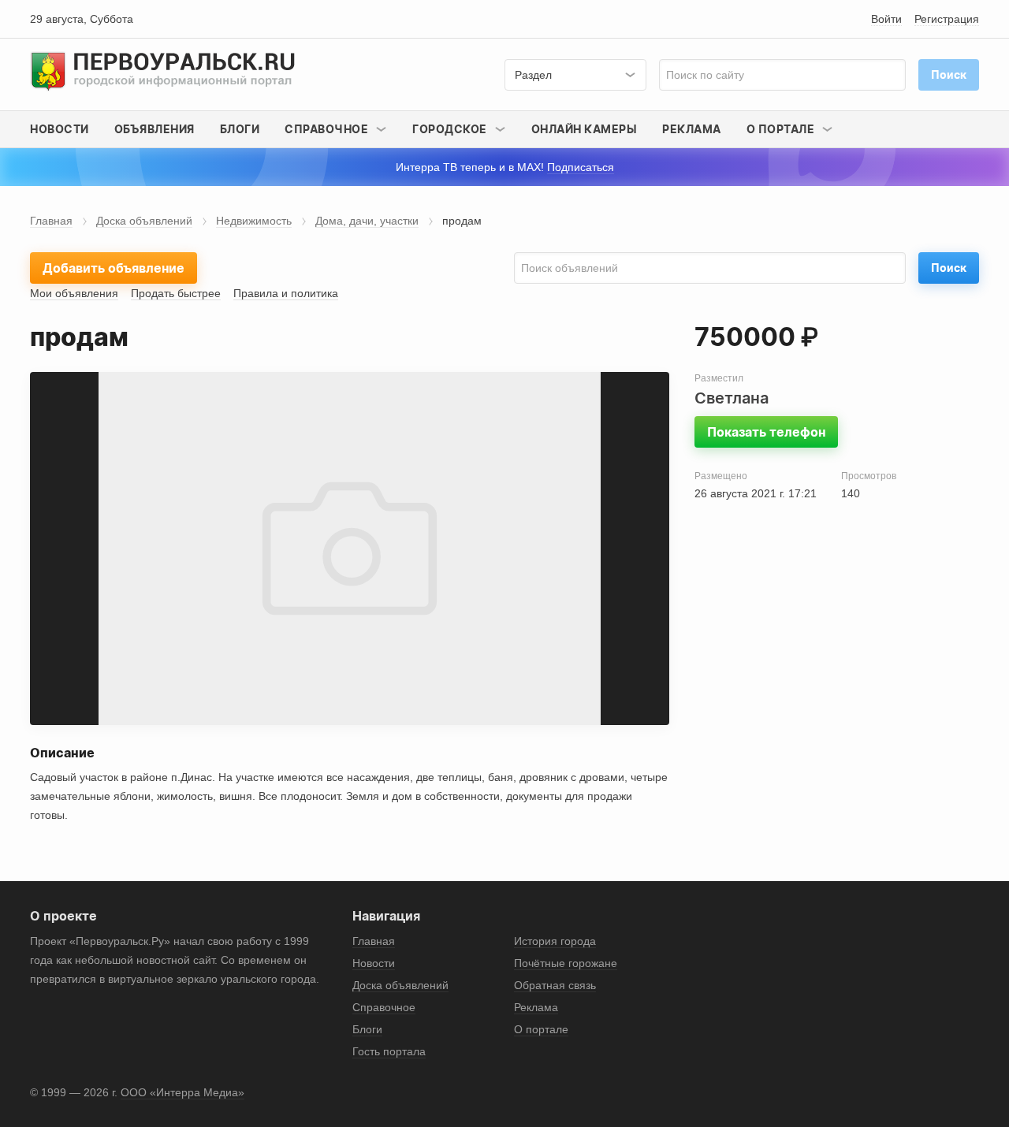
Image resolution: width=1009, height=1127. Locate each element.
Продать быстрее (176, 293)
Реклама (691, 129)
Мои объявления (74, 293)
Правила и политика (285, 293)
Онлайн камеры (584, 129)
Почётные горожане (565, 963)
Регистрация (946, 19)
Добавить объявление (113, 268)
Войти (886, 19)
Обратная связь (555, 985)
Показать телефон (766, 432)
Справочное (383, 1007)
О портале (541, 1029)
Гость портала (389, 1051)
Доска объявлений (144, 220)
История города (555, 941)
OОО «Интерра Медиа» (182, 1092)
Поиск (948, 267)
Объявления (154, 129)
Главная (51, 220)
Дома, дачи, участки (367, 220)
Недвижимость (254, 220)
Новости (59, 129)
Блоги (240, 129)
